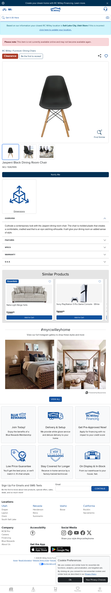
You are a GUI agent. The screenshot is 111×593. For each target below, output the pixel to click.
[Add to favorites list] (106, 56)
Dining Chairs (29, 50)
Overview (10, 218)
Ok (70, 579)
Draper (5, 509)
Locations (7, 501)
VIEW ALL (55, 399)
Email (58, 484)
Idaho (63, 506)
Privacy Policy (90, 574)
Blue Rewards (8, 541)
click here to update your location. (55, 29)
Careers (5, 534)
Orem (4, 516)
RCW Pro (6, 531)
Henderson (38, 509)
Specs (8, 247)
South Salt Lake (9, 519)
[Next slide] (105, 101)
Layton (5, 513)
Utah (4, 506)
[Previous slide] (5, 101)
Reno (35, 513)
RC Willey (6, 50)
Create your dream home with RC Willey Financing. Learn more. (55, 3)
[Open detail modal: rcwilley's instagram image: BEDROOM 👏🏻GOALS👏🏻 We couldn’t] (81, 364)
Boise (62, 509)
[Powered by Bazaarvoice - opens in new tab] (96, 393)
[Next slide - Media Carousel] (102, 364)
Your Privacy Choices (96, 579)
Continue (100, 488)
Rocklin (86, 509)
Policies (53, 560)
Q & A (7, 262)
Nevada (37, 506)
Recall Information (25, 560)
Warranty (10, 254)
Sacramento (88, 513)
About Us (6, 544)
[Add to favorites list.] (50, 282)
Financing (6, 537)
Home (15, 560)
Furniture (17, 50)
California (89, 506)
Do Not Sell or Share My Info (54, 564)
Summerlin (38, 516)
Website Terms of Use (41, 560)
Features (9, 240)
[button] (15, 3)
